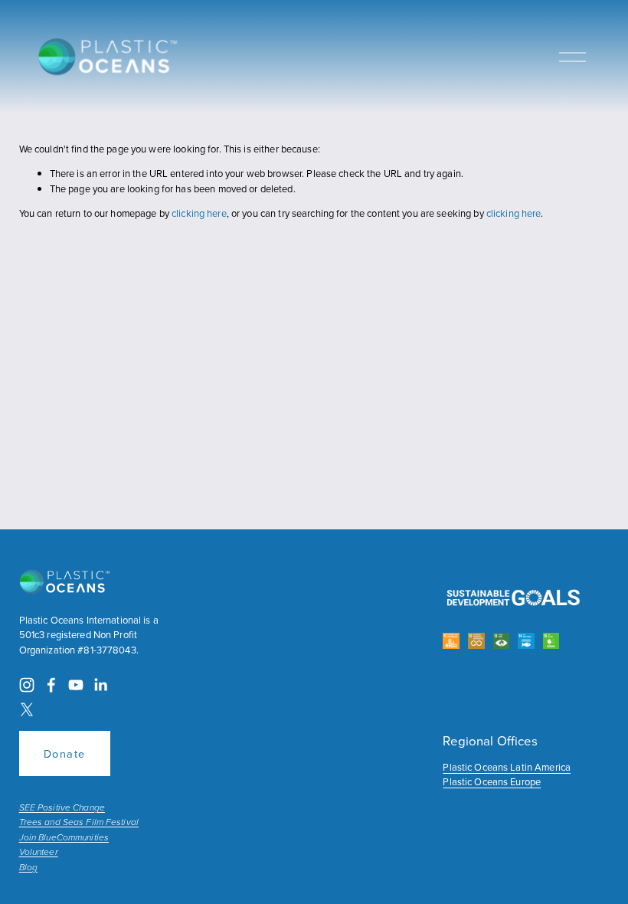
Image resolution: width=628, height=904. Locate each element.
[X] (26, 709)
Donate (65, 753)
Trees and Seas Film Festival (79, 822)
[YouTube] (75, 685)
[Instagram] (26, 685)
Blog (28, 868)
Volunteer (38, 852)
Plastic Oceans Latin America (507, 767)
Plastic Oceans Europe (492, 781)
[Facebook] (51, 685)
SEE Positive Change (62, 808)
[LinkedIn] (100, 685)
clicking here (199, 213)
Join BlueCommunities (64, 838)
